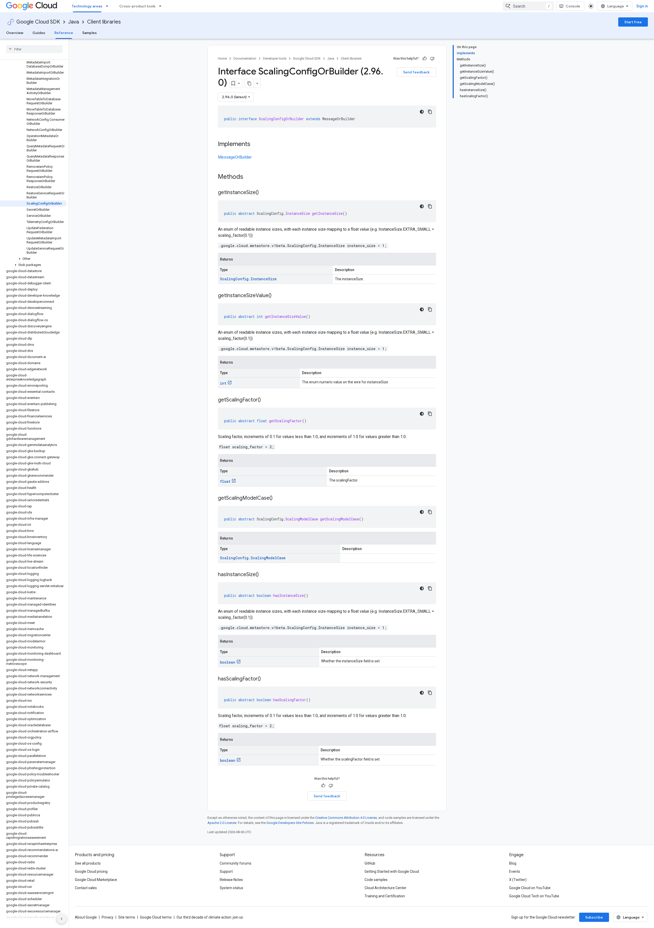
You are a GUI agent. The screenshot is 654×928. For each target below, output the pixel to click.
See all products (88, 863)
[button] (33, 259)
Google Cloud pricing (91, 871)
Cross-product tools (137, 6)
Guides (38, 32)
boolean (227, 662)
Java (73, 22)
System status (231, 888)
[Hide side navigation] (61, 919)
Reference (63, 32)
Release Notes (231, 880)
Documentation (244, 58)
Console (573, 6)
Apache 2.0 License (221, 823)
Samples (89, 32)
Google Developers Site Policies (290, 823)
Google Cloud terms (156, 917)
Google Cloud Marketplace (96, 880)
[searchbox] (34, 49)
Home (222, 58)
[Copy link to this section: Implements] (255, 144)
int (223, 383)
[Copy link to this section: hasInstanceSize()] (264, 575)
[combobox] (528, 6)
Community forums (235, 863)
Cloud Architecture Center (385, 888)
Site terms (126, 917)
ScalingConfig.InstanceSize (248, 278)
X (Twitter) (518, 880)
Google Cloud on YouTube (530, 888)
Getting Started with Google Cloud (392, 871)
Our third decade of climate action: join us (210, 917)
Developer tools (274, 58)
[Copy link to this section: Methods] (250, 177)
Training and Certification (385, 896)
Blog (512, 863)
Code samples (376, 880)
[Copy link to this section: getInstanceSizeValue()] (277, 296)
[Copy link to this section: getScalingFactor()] (266, 400)
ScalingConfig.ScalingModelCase (253, 557)
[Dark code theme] (422, 112)
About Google (86, 917)
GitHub (370, 863)
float (225, 481)
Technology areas (87, 6)
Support (226, 871)
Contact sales (86, 888)
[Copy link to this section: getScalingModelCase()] (278, 498)
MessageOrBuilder (235, 157)
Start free (633, 22)
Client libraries (104, 22)
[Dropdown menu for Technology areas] (108, 6)
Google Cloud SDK (38, 22)
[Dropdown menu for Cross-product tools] (162, 6)
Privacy (107, 917)
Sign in (642, 6)
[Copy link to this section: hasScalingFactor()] (266, 679)
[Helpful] (424, 58)
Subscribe (594, 917)
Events (514, 871)
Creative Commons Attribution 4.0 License (346, 818)
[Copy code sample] (430, 112)
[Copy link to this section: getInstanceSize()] (264, 193)
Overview (14, 32)
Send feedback (416, 72)
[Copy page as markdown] (249, 83)
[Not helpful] (432, 58)
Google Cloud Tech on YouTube (534, 896)
